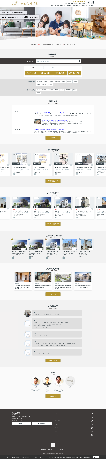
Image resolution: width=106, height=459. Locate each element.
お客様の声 (56, 420)
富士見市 (44, 89)
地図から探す (61, 73)
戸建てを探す (59, 5)
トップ (52, 5)
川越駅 (38, 84)
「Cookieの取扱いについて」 (77, 457)
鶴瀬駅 (45, 81)
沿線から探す (47, 73)
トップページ (57, 413)
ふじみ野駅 (39, 81)
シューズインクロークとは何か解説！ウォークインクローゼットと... (49, 112)
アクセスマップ (58, 431)
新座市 (38, 92)
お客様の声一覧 (53, 360)
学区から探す (75, 73)
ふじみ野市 (50, 89)
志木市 (61, 89)
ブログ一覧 (53, 294)
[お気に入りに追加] (8, 165)
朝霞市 (56, 89)
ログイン (88, 3)
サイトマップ (62, 449)
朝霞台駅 (44, 84)
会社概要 (91, 5)
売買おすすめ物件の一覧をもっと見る (53, 224)
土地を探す (68, 5)
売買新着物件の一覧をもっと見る (53, 181)
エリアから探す (32, 73)
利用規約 (44, 449)
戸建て (33, 67)
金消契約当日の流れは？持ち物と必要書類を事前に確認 (54, 120)
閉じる (95, 457)
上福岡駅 (51, 81)
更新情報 (53, 137)
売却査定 (84, 5)
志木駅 (63, 81)
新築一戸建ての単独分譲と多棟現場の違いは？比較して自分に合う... (49, 129)
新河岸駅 (69, 81)
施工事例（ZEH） (58, 424)
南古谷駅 (50, 84)
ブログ (55, 427)
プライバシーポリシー (52, 449)
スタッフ (56, 417)
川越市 (38, 89)
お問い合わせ (76, 5)
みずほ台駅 (57, 81)
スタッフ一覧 (53, 396)
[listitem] (21, 164)
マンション (72, 67)
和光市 (74, 89)
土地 (53, 67)
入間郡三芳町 (68, 89)
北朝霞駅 (75, 81)
